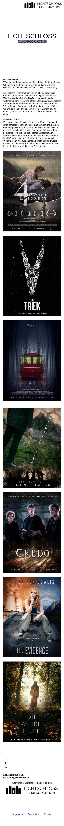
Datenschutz (33, 814)
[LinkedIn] (6, 767)
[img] (43, 5)
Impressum (18, 814)
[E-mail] (6, 759)
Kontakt (47, 814)
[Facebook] (5, 763)
